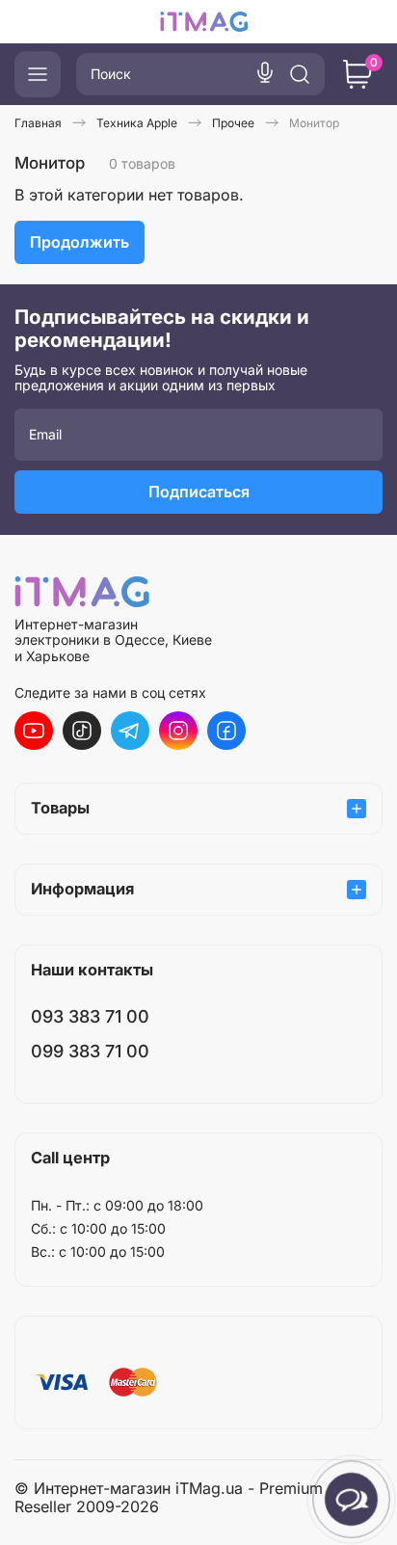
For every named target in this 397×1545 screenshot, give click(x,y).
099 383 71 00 (90, 1051)
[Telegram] (130, 730)
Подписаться (199, 491)
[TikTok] (82, 730)
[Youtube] (33, 730)
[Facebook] (226, 730)
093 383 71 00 (90, 1016)
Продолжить (79, 242)
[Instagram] (178, 730)
